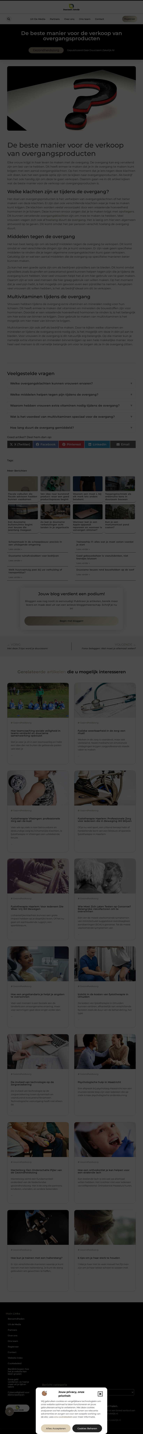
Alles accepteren (56, 1428)
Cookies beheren (87, 1428)
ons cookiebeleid (63, 1417)
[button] (100, 1394)
